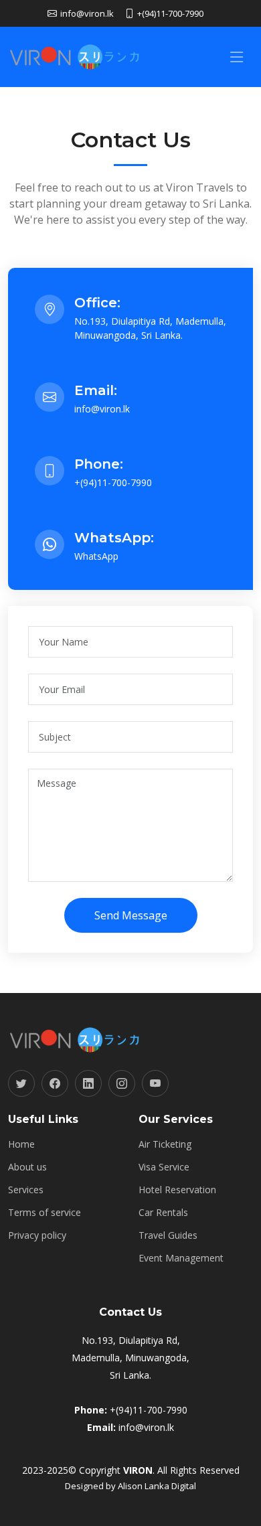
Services (26, 1190)
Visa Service (164, 1167)
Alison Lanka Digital (157, 1486)
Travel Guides (168, 1235)
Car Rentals (163, 1212)
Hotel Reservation (177, 1190)
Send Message (130, 915)
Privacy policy (37, 1235)
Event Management (181, 1258)
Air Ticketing (165, 1144)
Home (21, 1144)
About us (27, 1167)
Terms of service (44, 1212)
